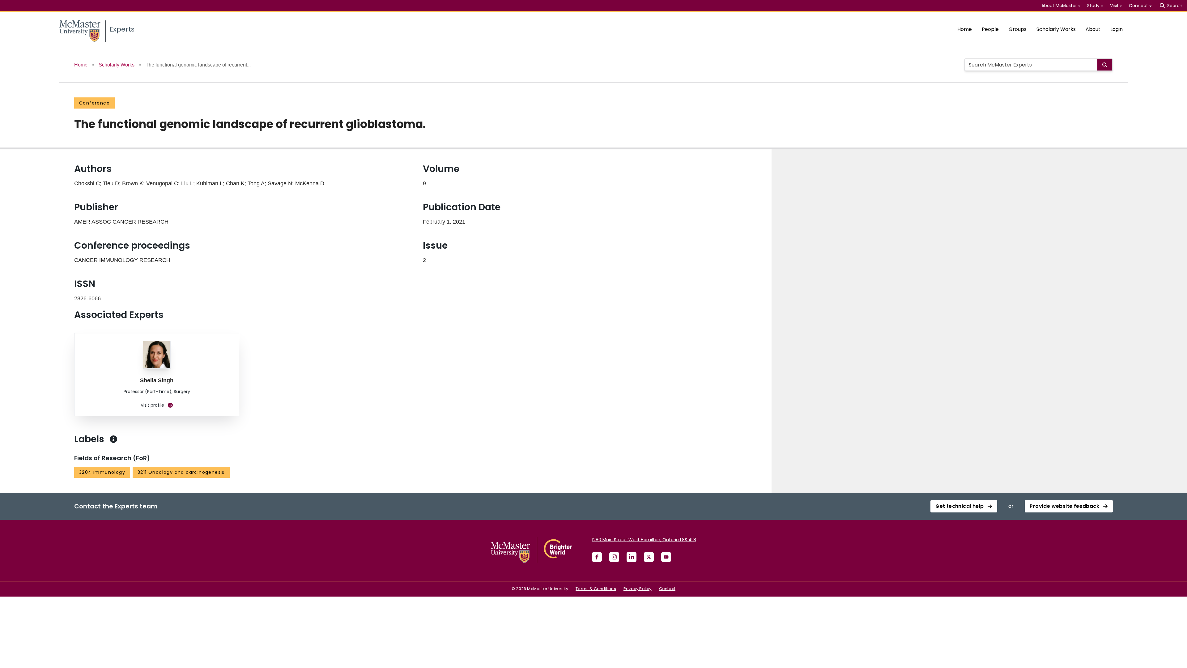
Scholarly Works (1056, 29)
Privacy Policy (637, 589)
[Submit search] (1104, 65)
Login (1116, 29)
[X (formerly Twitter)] (649, 557)
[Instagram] (614, 557)
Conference (94, 103)
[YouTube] (666, 557)
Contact (667, 589)
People (990, 29)
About (1093, 29)
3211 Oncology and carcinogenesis (181, 472)
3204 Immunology (102, 472)
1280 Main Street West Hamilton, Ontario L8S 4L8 (644, 539)
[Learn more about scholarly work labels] (113, 439)
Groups (1018, 29)
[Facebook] (597, 557)
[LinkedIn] (631, 557)
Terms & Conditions (596, 589)
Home (964, 29)
